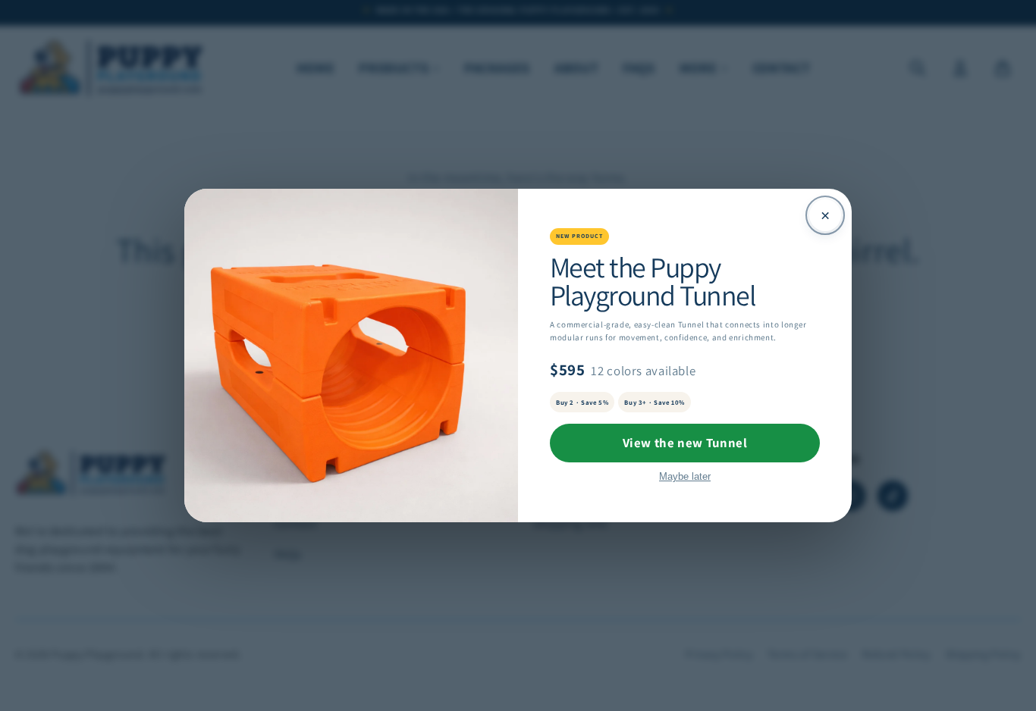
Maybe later (685, 476)
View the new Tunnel (685, 442)
